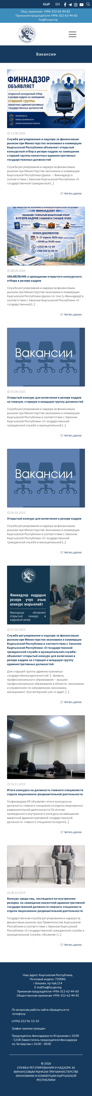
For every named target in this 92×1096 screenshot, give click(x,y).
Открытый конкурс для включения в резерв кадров (44, 518)
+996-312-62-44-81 (57, 11)
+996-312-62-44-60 (64, 15)
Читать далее (73, 193)
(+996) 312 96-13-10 (25, 1021)
